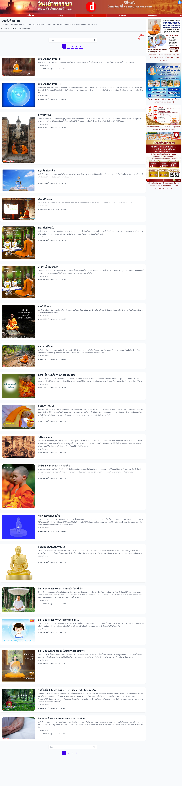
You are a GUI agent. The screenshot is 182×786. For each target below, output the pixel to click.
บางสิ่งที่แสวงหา (25, 28)
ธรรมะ (91, 15)
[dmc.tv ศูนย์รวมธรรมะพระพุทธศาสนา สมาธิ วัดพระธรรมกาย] (91, 7)
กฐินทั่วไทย (29, 15)
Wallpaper (152, 15)
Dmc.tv (5, 28)
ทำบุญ (60, 15)
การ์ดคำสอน (121, 15)
